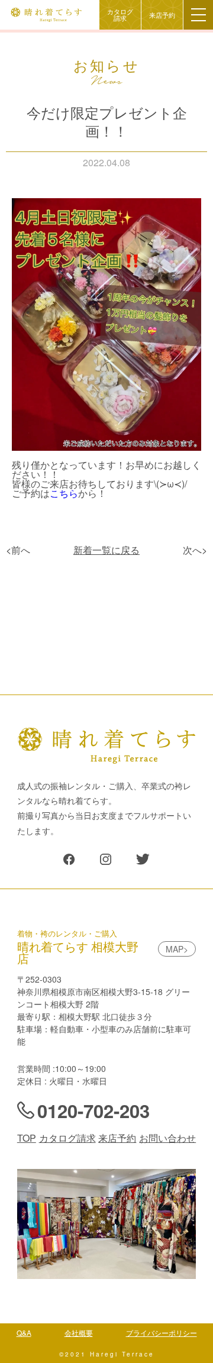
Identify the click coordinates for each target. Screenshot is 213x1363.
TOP (26, 1138)
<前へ (18, 550)
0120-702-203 (93, 1111)
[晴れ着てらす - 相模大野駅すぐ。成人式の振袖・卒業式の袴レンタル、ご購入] (46, 17)
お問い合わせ (167, 1138)
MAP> (177, 949)
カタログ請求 (120, 14)
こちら (64, 493)
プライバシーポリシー (161, 1333)
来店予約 (162, 15)
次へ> (195, 550)
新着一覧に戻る (106, 550)
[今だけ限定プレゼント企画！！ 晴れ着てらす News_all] (69, 861)
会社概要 (78, 1333)
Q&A (24, 1333)
